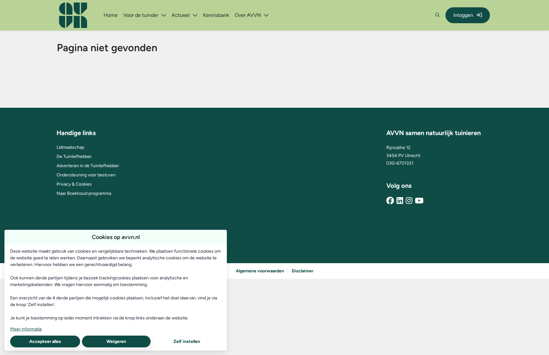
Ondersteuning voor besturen (86, 175)
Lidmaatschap (70, 147)
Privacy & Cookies (74, 184)
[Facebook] (390, 201)
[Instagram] (409, 201)
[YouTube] (419, 201)
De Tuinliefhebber (74, 156)
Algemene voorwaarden (260, 271)
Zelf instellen (186, 341)
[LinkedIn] (399, 201)
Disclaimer (302, 271)
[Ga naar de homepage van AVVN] (73, 15)
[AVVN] (403, 227)
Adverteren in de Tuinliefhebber (88, 165)
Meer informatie (26, 329)
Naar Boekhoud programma (84, 193)
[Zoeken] (437, 15)
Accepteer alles (45, 341)
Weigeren (116, 341)
